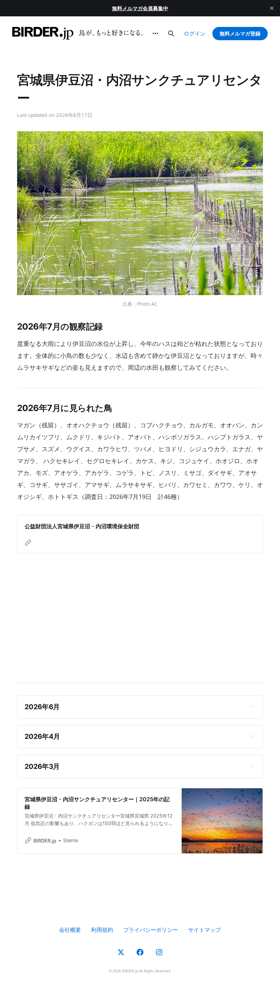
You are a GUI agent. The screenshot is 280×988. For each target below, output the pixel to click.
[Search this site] (171, 33)
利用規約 (102, 929)
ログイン (195, 33)
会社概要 (70, 929)
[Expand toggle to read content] (251, 706)
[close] (271, 8)
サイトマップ (204, 929)
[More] (155, 33)
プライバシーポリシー (150, 929)
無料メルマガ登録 (240, 33)
